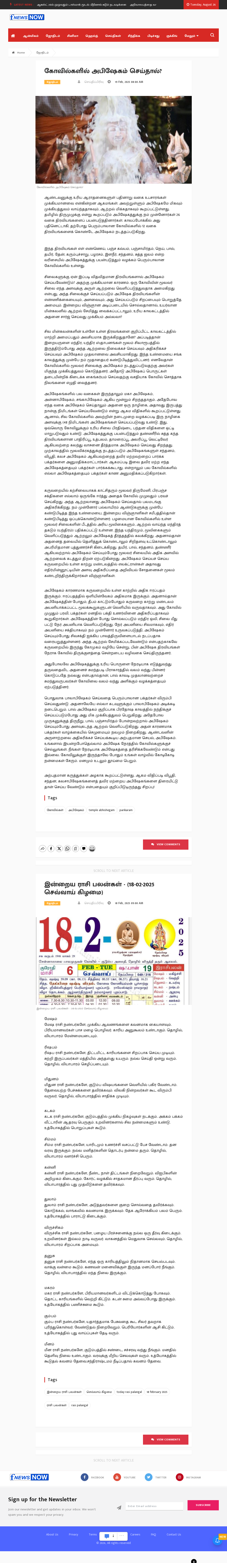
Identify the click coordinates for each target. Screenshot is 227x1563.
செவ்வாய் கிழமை (99, 1391)
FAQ (153, 1534)
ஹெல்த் (91, 35)
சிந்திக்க (134, 35)
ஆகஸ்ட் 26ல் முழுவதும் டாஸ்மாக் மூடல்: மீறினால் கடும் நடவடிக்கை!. (66, 4)
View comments (167, 844)
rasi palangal (79, 1405)
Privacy (73, 1534)
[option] (67, 5)
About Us (52, 1534)
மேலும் (189, 35)
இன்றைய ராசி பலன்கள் (64, 1391)
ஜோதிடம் (53, 35)
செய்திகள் (113, 35)
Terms (93, 1534)
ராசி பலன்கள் (57, 1405)
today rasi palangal (129, 1391)
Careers (135, 1534)
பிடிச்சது (153, 35)
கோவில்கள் (55, 810)
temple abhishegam (102, 810)
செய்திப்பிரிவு (93, 81)
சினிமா (72, 35)
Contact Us (174, 1534)
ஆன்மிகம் (31, 35)
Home (20, 52)
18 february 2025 (157, 1391)
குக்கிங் (171, 35)
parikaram (126, 810)
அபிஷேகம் (76, 810)
